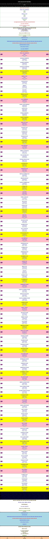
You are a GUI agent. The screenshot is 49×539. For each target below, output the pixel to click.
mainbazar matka (10, 494)
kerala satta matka (23, 494)
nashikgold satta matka (25, 497)
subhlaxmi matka (21, 492)
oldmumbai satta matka (36, 497)
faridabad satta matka (16, 495)
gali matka (18, 492)
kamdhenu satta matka (42, 496)
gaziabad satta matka (11, 495)
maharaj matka (34, 492)
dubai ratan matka (42, 498)
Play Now (24, 56)
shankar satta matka (27, 494)
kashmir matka (47, 493)
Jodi (1, 54)
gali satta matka (44, 494)
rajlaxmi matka (7, 493)
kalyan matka (40, 493)
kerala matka (2, 492)
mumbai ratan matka (10, 498)
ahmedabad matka (26, 493)
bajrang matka (43, 493)
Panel (47, 54)
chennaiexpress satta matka (22, 495)
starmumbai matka (11, 493)
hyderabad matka (19, 493)
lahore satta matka (38, 495)
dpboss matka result (32, 498)
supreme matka (22, 493)
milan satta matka (42, 495)
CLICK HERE (24, 26)
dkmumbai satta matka (20, 497)
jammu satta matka (47, 496)
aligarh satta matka (22, 496)
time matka (24, 492)
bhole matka (37, 493)
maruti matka (30, 492)
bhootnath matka (27, 498)
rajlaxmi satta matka (11, 496)
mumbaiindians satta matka (6, 495)
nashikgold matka (6, 494)
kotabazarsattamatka (41, 497)
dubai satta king (47, 497)
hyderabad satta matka (26, 496)
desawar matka (45, 492)
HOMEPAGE (25, 535)
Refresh (24, 16)
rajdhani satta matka (7, 496)
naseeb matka (15, 498)
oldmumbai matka (15, 494)
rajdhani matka (3, 493)
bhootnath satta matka (27, 495)
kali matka (11, 492)
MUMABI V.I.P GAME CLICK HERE (24, 26)
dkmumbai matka (2, 494)
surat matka (18, 498)
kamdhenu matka (30, 493)
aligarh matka (14, 493)
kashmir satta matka (15, 497)
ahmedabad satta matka (36, 496)
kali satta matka (36, 494)
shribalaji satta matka (40, 494)
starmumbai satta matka (16, 496)
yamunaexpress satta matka (33, 495)
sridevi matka (8, 492)
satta (44, 497)
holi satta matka (46, 495)
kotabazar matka (19, 494)
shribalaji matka (15, 492)
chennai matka (22, 498)
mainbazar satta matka (30, 497)
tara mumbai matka (4, 498)
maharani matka (41, 492)
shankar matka (5, 492)
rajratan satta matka (2, 496)
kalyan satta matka (6, 497)
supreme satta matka (31, 496)
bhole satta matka (2, 497)
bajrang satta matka (11, 497)
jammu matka (34, 493)
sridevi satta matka (32, 494)
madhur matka (37, 492)
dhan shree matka (37, 498)
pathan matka (27, 492)
